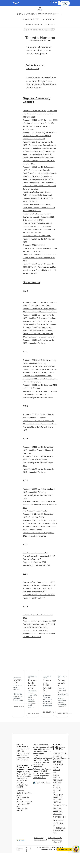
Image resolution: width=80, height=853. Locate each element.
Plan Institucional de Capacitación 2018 (39, 501)
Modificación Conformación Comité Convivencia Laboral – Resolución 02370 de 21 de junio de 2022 (39, 207)
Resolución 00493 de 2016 (34, 598)
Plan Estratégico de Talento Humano (38, 397)
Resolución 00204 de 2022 (34, 245)
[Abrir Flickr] (31, 849)
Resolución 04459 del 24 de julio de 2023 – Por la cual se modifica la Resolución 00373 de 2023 (40, 113)
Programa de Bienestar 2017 (34, 562)
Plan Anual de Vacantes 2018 (35, 511)
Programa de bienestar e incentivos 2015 (39, 621)
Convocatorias (32, 68)
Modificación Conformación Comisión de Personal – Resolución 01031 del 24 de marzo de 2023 (39, 160)
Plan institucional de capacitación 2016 (39, 595)
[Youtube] (56, 2)
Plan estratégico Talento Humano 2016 (39, 582)
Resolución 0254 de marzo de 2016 (37, 588)
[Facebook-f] (51, 2)
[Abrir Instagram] (27, 851)
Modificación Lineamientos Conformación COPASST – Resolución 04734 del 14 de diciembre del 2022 (39, 185)
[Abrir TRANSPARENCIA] (41, 25)
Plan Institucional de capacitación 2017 (39, 556)
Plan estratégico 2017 (32, 559)
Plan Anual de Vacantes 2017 (35, 553)
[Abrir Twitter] (31, 848)
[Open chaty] (76, 849)
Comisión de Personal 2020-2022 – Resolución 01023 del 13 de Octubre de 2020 (39, 239)
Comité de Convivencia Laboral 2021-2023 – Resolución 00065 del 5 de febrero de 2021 (40, 257)
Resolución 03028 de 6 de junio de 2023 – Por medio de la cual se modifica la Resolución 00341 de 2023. (40, 135)
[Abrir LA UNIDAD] (54, 19)
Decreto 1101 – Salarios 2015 (35, 630)
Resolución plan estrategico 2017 (36, 565)
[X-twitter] (53, 2)
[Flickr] (59, 4)
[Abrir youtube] (27, 848)
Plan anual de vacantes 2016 (35, 591)
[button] (15, 3)
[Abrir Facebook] (27, 849)
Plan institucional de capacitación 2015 (39, 624)
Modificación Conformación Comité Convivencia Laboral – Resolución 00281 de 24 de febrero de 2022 (39, 217)
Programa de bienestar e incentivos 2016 (39, 585)
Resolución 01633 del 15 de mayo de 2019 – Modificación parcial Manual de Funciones (38, 450)
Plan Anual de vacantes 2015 (35, 627)
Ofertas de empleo (35, 65)
